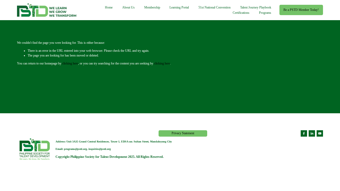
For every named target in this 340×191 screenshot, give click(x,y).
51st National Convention (214, 7)
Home (109, 7)
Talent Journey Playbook (255, 7)
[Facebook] (304, 133)
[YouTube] (320, 133)
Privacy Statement (183, 133)
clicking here (70, 63)
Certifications (241, 13)
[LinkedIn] (312, 133)
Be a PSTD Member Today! (301, 10)
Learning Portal (179, 7)
